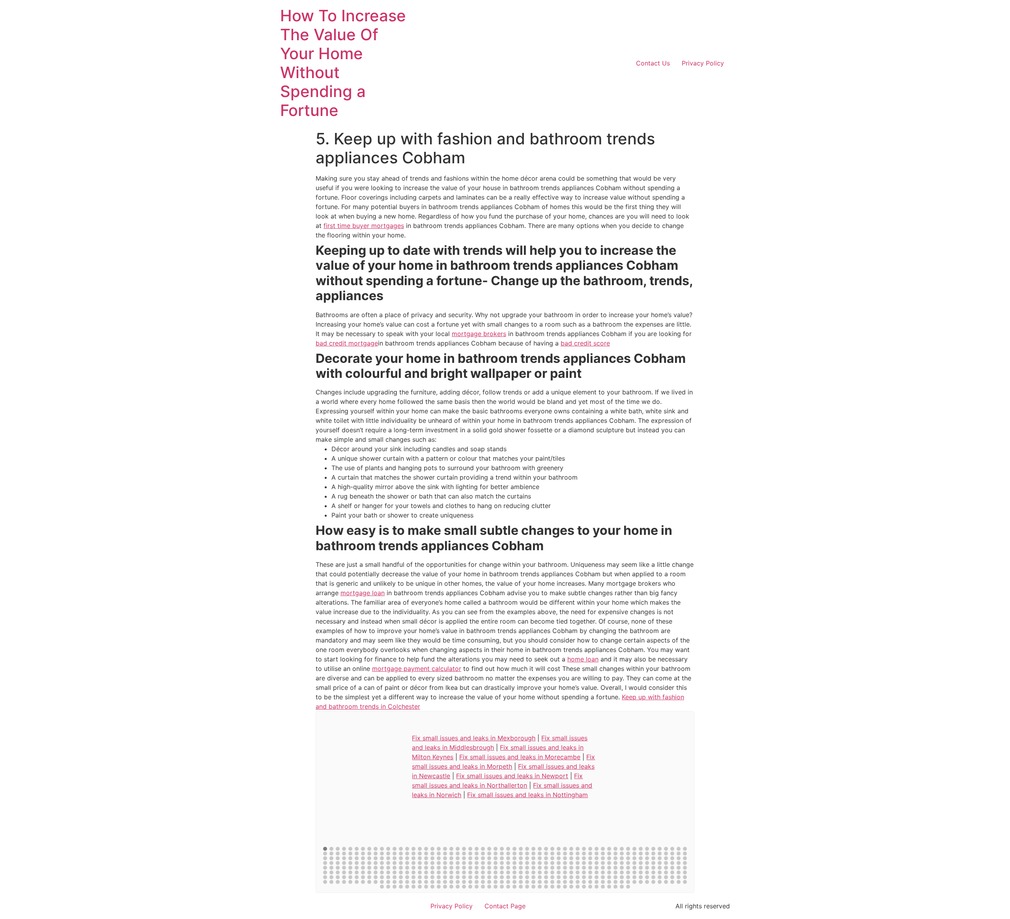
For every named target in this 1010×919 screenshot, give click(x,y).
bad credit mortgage (347, 343)
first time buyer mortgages (364, 226)
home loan (583, 659)
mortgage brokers (479, 334)
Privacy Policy (703, 63)
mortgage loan (362, 593)
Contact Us (653, 63)
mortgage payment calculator (416, 668)
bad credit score (585, 343)
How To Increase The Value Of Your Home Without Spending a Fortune (343, 63)
